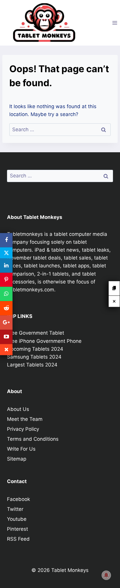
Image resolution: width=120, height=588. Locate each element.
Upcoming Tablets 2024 (35, 349)
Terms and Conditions (33, 439)
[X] (6, 252)
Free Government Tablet (35, 333)
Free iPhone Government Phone (44, 341)
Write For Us (21, 449)
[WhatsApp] (6, 294)
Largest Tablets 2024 (32, 365)
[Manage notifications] (106, 575)
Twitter (15, 509)
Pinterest (17, 529)
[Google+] (6, 322)
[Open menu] (114, 22)
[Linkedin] (6, 265)
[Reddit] (6, 308)
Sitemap (16, 459)
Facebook (18, 499)
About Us (18, 409)
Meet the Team (25, 419)
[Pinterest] (6, 280)
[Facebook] (6, 240)
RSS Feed (18, 539)
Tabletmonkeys (25, 234)
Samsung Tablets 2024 (34, 357)
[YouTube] (6, 337)
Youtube (17, 519)
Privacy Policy (23, 429)
